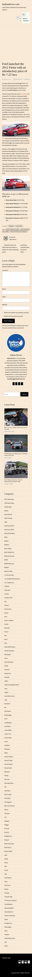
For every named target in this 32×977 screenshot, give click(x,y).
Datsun (6, 605)
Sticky (6, 862)
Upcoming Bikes (9, 908)
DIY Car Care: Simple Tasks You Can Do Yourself (15, 428)
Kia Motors (7, 711)
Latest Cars (7, 734)
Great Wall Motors (9, 647)
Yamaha (6, 934)
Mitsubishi (7, 798)
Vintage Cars (8, 923)
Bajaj (5, 537)
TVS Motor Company (10, 900)
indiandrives (12, 239)
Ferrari (6, 632)
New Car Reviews (9, 806)
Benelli (6, 541)
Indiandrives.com (10, 4)
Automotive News (9, 533)
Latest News (19, 226)
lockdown (7, 745)
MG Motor (7, 791)
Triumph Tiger (8, 896)
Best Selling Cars (9, 552)
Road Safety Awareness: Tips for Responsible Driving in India (13, 480)
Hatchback (7, 654)
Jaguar (6, 692)
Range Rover (8, 836)
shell (5, 855)
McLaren (7, 779)
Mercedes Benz (8, 783)
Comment (5, 270)
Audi (5, 522)
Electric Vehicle (8, 620)
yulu (5, 942)
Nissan (6, 809)
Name (4, 289)
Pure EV (6, 832)
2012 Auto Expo (9, 499)
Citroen (6, 594)
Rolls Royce (7, 847)
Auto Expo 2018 (9, 526)
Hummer (6, 669)
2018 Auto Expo (9, 503)
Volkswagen (7, 927)
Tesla (5, 881)
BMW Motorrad (9, 563)
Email (4, 297)
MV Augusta (8, 802)
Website (4, 304)
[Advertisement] (16, 43)
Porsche (6, 828)
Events (6, 624)
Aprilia (6, 510)
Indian (6, 681)
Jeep (5, 700)
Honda (6, 666)
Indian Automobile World (11, 685)
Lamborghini (8, 722)
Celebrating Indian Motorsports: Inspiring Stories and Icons (15, 454)
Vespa (6, 919)
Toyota (6, 889)
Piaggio (6, 825)
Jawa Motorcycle (9, 696)
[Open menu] (18, 17)
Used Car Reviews (9, 915)
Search (24, 394)
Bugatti (6, 567)
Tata (5, 874)
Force (6, 639)
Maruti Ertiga (8, 760)
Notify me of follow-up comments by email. (16, 312)
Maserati (7, 772)
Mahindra (7, 749)
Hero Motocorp (8, 662)
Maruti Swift (8, 768)
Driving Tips (7, 609)
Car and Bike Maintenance (12, 579)
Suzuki (6, 870)
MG (5, 787)
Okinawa (7, 813)
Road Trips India (9, 843)
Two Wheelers (8, 904)
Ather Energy (8, 518)
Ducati (6, 613)
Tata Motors (8, 878)
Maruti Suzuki (8, 764)
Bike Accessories (9, 556)
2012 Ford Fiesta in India (12, 229)
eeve (5, 616)
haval (6, 658)
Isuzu (5, 688)
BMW (6, 560)
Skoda (6, 859)
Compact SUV (8, 597)
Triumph (6, 893)
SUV (5, 866)
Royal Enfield (8, 851)
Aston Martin (8, 514)
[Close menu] (23, 14)
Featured (11, 226)
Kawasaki (7, 703)
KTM (5, 719)
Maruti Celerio (8, 756)
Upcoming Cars (8, 912)
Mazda (6, 775)
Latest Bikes (8, 730)
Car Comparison (9, 582)
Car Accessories (9, 575)
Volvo (6, 931)
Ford (5, 643)
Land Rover (7, 726)
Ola (5, 817)
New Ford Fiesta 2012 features (19, 231)
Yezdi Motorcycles (9, 938)
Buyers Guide (8, 571)
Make (6, 753)
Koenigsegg (7, 715)
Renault (6, 840)
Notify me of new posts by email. (13, 316)
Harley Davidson (9, 650)
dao (5, 601)
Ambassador (8, 507)
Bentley (6, 545)
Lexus (6, 741)
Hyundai (6, 677)
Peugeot (6, 821)
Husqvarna (7, 673)
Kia (5, 707)
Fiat (5, 635)
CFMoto (6, 586)
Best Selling (7, 548)
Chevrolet (7, 590)
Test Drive (7, 885)
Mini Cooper (8, 794)
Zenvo (6, 946)
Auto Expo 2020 (9, 529)
